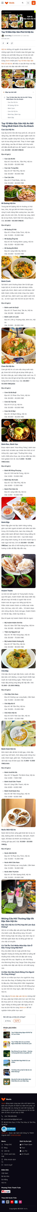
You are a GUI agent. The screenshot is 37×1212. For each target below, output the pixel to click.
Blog (5, 1148)
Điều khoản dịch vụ (8, 1161)
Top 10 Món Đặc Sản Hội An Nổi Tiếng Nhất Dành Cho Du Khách (18, 98)
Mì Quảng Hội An (13, 105)
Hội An (3, 49)
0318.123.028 (16, 1135)
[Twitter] (7, 43)
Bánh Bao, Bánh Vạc (14, 114)
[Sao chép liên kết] (12, 43)
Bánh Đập (11, 117)
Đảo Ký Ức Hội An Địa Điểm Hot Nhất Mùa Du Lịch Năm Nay (21, 1080)
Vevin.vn (23, 1007)
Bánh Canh (11, 108)
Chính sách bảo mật (8, 1155)
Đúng (9, 1021)
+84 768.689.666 (10, 1116)
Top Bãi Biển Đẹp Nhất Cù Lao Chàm (20, 1061)
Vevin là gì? (8, 1165)
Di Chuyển (25, 1154)
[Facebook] (3, 43)
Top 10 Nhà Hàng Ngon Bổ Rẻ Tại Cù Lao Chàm (21, 1033)
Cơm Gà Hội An (13, 111)
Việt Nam (4, 1173)
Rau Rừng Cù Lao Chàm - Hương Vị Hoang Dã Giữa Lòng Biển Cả (21, 1052)
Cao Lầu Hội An (13, 102)
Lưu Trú (24, 1151)
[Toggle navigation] (2, 3)
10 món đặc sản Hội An (18, 996)
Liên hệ (6, 1151)
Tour (23, 1148)
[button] (28, 3)
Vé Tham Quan (26, 1144)
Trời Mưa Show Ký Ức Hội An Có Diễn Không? (21, 1070)
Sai (16, 1021)
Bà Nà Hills (5, 1176)
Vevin (8, 61)
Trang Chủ (8, 1144)
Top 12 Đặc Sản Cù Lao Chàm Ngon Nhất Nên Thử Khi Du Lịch (21, 1042)
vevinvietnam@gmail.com (13, 1119)
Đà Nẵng (4, 1179)
